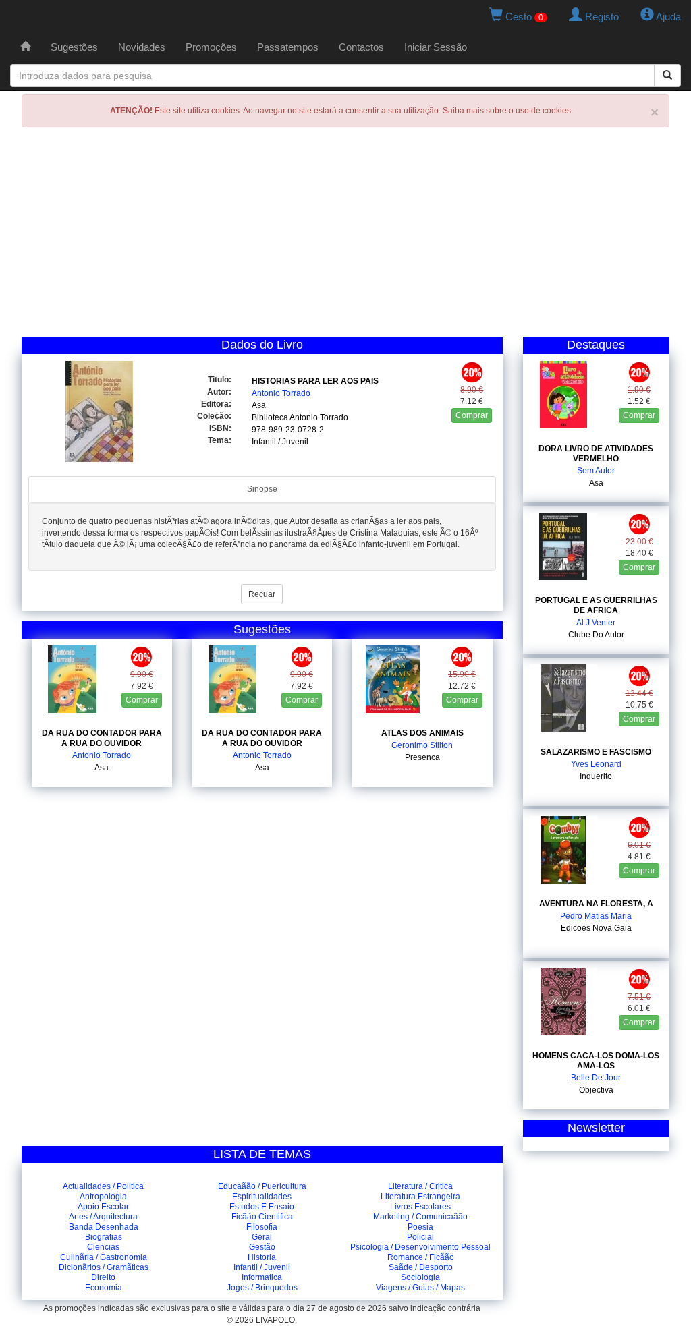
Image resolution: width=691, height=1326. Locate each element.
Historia (262, 1257)
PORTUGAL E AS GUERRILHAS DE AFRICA (596, 605)
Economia (103, 1287)
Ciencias (103, 1247)
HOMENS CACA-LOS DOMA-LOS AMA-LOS (595, 1060)
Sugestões (74, 47)
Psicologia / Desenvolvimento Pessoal (420, 1247)
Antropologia (103, 1196)
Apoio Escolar (103, 1206)
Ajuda (667, 16)
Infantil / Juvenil (280, 441)
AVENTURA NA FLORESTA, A (596, 904)
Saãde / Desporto (421, 1267)
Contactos (361, 47)
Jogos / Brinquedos (262, 1287)
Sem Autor (596, 470)
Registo (600, 16)
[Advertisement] (345, 235)
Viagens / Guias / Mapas (420, 1287)
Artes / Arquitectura (103, 1216)
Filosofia (261, 1227)
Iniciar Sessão (435, 47)
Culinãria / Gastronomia (103, 1257)
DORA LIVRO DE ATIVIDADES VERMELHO (595, 453)
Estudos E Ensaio (261, 1206)
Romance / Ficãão (420, 1257)
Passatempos (288, 47)
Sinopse (262, 489)
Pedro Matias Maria (596, 916)
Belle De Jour (596, 1078)
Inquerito (596, 776)
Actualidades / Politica (103, 1186)
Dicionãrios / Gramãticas (103, 1267)
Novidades (141, 47)
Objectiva (596, 1090)
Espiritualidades (262, 1196)
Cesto (523, 16)
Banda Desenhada (103, 1227)
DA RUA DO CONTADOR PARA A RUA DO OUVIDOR (102, 738)
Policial (420, 1237)
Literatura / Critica (420, 1186)
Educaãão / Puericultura (262, 1186)
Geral (262, 1237)
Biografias (103, 1237)
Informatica (262, 1277)
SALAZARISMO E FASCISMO (596, 752)
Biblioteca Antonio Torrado (300, 417)
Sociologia (420, 1277)
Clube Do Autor (596, 634)
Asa (259, 405)
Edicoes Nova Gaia (596, 928)
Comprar (471, 415)
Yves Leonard (596, 764)
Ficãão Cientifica (262, 1216)
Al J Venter (595, 622)
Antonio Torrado (281, 393)
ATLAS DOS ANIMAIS (422, 733)
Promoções (211, 47)
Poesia (420, 1227)
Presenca (422, 757)
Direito (103, 1277)
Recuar (261, 594)
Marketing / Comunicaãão (420, 1216)
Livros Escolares (420, 1206)
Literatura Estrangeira (420, 1196)
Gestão (262, 1247)
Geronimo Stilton (422, 745)
